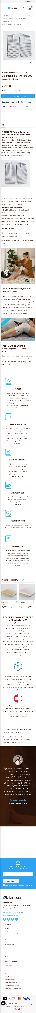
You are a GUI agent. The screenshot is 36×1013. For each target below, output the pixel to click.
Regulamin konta (10, 979)
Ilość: (3, 91)
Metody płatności (10, 968)
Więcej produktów (24, 580)
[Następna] (33, 15)
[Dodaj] (19, 91)
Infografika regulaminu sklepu (14, 988)
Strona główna (6, 15)
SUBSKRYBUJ (9, 881)
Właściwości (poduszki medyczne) (15, 934)
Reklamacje (8, 974)
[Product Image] (19, 46)
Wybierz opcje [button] (6, 608)
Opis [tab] (3, 125)
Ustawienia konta (10, 948)
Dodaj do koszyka (19, 96)
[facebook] (4, 919)
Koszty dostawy (9, 965)
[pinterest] (12, 919)
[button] (4, 8)
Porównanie (8, 957)
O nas (7, 928)
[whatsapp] (16, 919)
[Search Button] (24, 8)
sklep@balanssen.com (10, 916)
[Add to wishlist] (16, 602)
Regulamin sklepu (10, 976)
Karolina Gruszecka (18, 800)
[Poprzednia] (29, 15)
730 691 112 (18, 912)
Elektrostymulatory (7, 21)
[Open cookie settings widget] (3, 1003)
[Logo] (13, 8)
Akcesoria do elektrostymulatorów (11, 24)
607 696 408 (7, 912)
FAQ (6, 931)
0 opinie (4, 604)
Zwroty (7, 971)
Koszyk (7, 951)
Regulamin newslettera (12, 985)
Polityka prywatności (11, 982)
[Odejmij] (16, 91)
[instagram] (8, 919)
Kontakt (7, 937)
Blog (6, 940)
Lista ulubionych (10, 954)
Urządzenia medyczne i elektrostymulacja (14, 18)
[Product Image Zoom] (31, 62)
